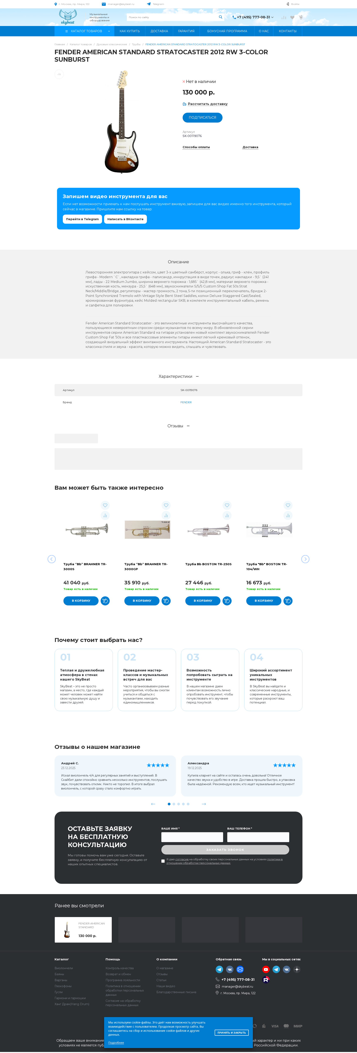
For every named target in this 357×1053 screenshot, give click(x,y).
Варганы (61, 980)
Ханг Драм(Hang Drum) (72, 1004)
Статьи (161, 980)
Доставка (250, 147)
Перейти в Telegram (82, 219)
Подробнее (116, 1043)
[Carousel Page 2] (174, 804)
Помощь (113, 959)
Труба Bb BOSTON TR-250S (208, 564)
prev (153, 803)
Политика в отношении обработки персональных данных (125, 990)
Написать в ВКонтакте (125, 219)
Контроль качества (120, 968)
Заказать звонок (225, 850)
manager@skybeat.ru (121, 4)
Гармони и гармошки (70, 998)
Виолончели (64, 968)
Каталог (62, 959)
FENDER (186, 402)
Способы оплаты (196, 147)
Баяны (59, 974)
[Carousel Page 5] (188, 804)
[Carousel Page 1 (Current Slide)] (169, 804)
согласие (182, 859)
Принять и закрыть (232, 1032)
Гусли (59, 992)
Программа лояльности (123, 980)
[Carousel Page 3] (178, 804)
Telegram (158, 4)
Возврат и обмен (118, 974)
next (204, 803)
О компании (166, 959)
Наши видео (165, 986)
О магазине (164, 968)
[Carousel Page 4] (183, 804)
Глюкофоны (63, 986)
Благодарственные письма (176, 992)
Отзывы (162, 974)
